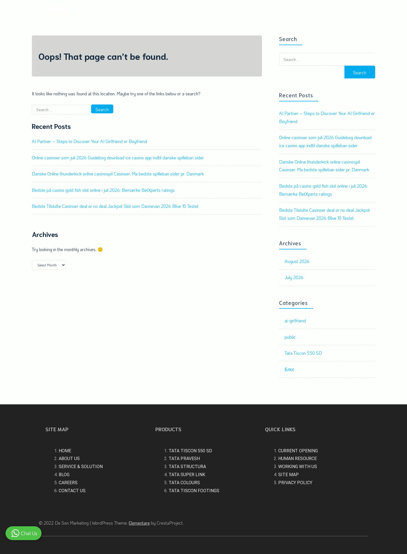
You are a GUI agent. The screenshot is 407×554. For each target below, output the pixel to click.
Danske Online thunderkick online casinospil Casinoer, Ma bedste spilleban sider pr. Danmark (118, 174)
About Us (193, 10)
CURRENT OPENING (298, 450)
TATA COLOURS (184, 482)
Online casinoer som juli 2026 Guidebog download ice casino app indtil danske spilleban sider (118, 157)
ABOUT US (69, 458)
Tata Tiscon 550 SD (303, 353)
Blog (297, 10)
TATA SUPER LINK (187, 474)
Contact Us (351, 10)
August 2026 (297, 261)
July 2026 (294, 277)
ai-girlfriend (295, 320)
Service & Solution (261, 10)
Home (169, 10)
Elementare (139, 523)
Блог (289, 369)
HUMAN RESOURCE (297, 458)
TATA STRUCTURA (187, 466)
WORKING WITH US (297, 466)
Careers (318, 10)
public (290, 337)
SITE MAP (288, 474)
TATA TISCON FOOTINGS (194, 490)
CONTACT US (72, 490)
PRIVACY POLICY (295, 482)
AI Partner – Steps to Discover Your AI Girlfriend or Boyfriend (89, 141)
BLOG (64, 474)
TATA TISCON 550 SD (190, 450)
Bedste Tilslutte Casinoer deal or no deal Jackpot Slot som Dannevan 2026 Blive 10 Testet (115, 206)
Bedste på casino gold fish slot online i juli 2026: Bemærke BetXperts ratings (103, 190)
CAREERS (68, 482)
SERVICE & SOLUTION (81, 466)
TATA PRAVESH (184, 458)
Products (219, 10)
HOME (65, 450)
